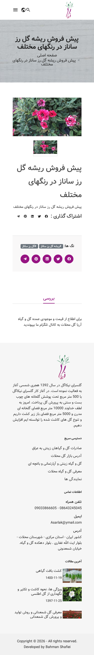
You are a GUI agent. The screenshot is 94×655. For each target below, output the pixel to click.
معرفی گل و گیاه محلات (65, 471)
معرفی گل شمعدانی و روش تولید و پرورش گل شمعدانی (38, 614)
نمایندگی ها (73, 479)
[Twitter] (39, 217)
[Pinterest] (25, 217)
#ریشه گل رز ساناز (51, 246)
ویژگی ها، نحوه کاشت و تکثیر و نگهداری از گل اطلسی (40, 591)
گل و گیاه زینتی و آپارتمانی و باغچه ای (55, 464)
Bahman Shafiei (58, 647)
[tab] (45, 147)
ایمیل (78, 516)
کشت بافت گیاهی (49, 571)
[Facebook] (46, 217)
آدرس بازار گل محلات (66, 456)
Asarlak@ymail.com (66, 523)
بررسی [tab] (49, 298)
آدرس (77, 531)
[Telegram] (18, 217)
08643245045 (71, 508)
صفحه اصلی (47, 55)
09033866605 (46, 508)
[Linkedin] (32, 217)
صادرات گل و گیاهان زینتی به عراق (57, 448)
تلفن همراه (74, 502)
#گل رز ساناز (29, 246)
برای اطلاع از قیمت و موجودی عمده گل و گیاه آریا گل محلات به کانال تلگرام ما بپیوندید (50, 322)
